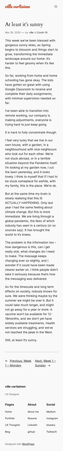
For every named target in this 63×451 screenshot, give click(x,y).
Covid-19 (42, 32)
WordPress (28, 443)
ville (31, 32)
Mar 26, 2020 (12, 32)
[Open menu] (56, 6)
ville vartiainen (17, 6)
